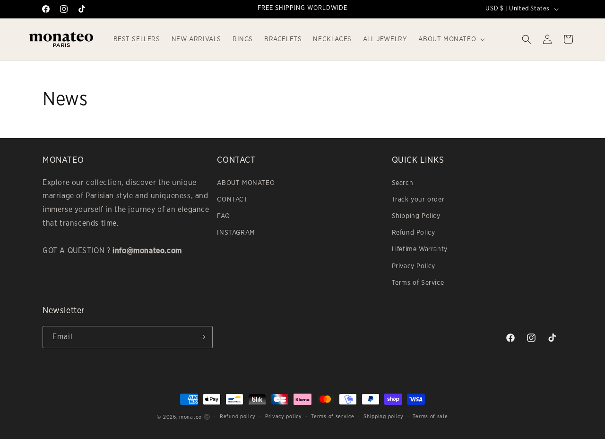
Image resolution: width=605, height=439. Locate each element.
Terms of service (332, 416)
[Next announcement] (403, 9)
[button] (451, 39)
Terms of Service (418, 283)
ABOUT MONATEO (246, 183)
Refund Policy (413, 232)
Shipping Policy (416, 216)
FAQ (223, 216)
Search (403, 183)
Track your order (418, 199)
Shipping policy (383, 416)
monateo (190, 417)
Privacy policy (283, 416)
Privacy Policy (413, 266)
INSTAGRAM (236, 232)
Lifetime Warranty (420, 249)
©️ (207, 417)
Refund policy (238, 416)
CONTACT (232, 199)
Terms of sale (430, 416)
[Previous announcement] (201, 9)
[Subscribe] (201, 337)
